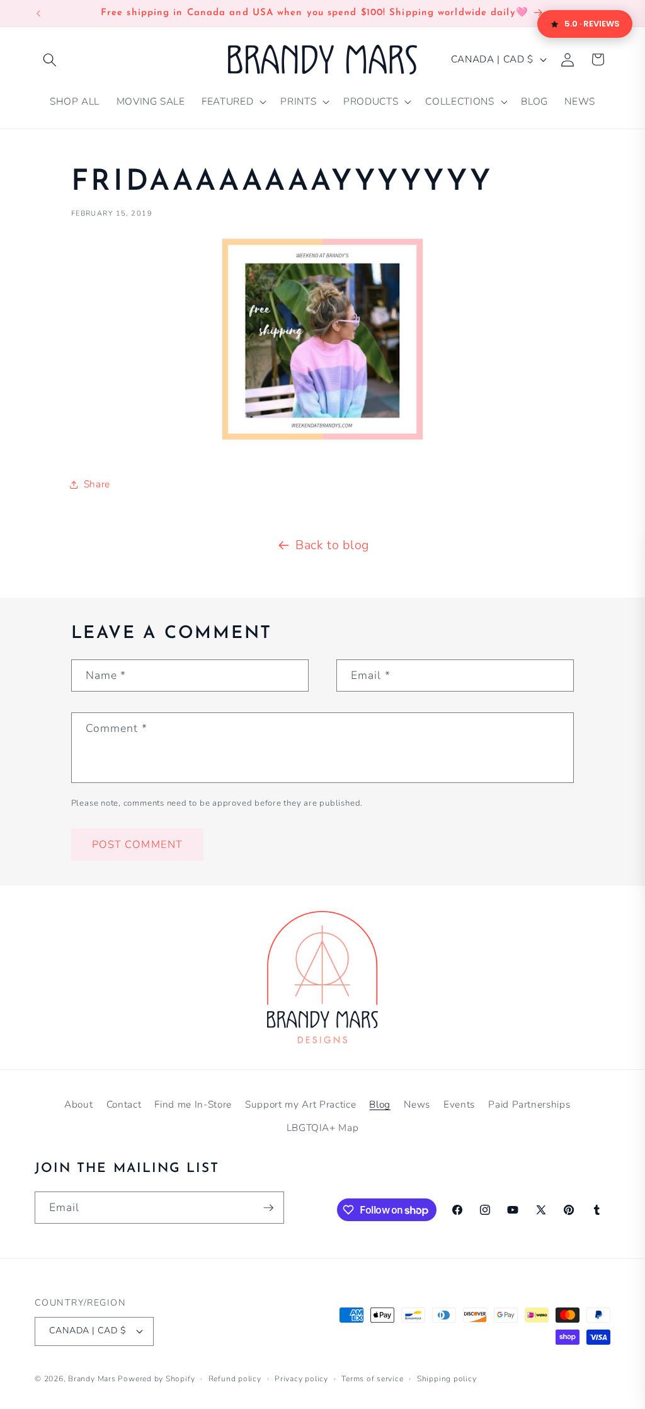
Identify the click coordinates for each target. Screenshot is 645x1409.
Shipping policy (447, 1379)
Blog (380, 1104)
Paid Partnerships (529, 1104)
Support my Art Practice (300, 1104)
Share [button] (97, 483)
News (417, 1104)
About (78, 1104)
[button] (50, 59)
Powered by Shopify (156, 1379)
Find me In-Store (193, 1104)
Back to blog (332, 545)
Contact (124, 1104)
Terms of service (372, 1379)
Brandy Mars (91, 1379)
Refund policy (234, 1379)
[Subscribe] (268, 1208)
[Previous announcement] (38, 13)
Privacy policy (301, 1379)
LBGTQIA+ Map (323, 1127)
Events (459, 1104)
